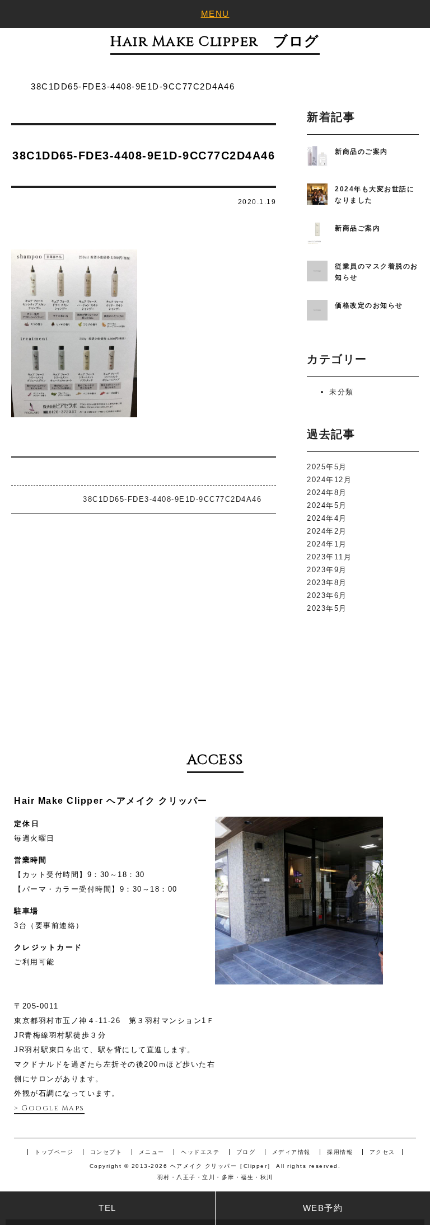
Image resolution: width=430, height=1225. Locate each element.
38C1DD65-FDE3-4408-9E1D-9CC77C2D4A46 (172, 499)
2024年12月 (329, 479)
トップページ (54, 1152)
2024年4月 (327, 518)
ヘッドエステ (200, 1152)
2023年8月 (327, 582)
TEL (107, 1208)
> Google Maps (49, 1108)
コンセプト (106, 1152)
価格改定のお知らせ (369, 305)
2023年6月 (327, 595)
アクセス (382, 1152)
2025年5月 (327, 467)
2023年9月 (327, 570)
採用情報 (340, 1152)
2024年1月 (327, 544)
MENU (215, 13)
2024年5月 (327, 505)
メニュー (152, 1152)
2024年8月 (327, 492)
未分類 (341, 392)
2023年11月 (329, 557)
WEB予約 (323, 1208)
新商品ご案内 (357, 228)
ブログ (246, 1152)
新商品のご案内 (361, 152)
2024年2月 (327, 531)
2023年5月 (327, 608)
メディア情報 (291, 1152)
